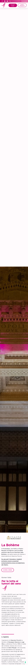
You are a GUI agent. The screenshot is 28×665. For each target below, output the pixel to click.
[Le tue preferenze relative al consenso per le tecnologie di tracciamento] (25, 662)
